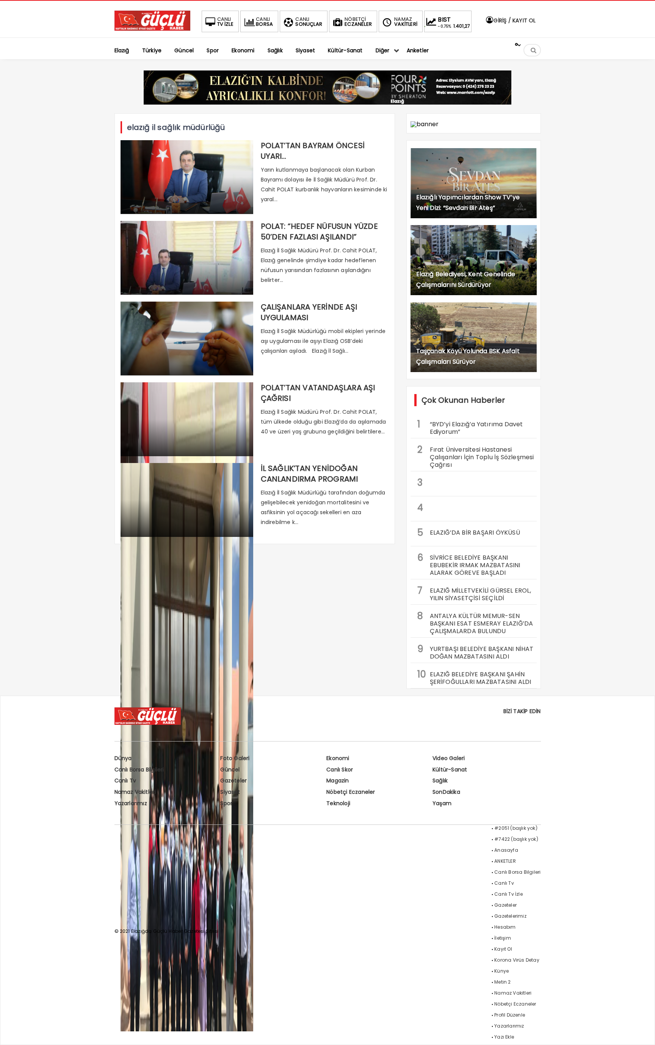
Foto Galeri (234, 758)
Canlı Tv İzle (508, 894)
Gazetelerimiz (510, 916)
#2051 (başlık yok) (515, 828)
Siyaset (230, 792)
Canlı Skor (339, 769)
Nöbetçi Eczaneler (350, 792)
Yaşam (441, 803)
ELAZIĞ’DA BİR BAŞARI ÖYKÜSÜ (468, 532)
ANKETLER (505, 861)
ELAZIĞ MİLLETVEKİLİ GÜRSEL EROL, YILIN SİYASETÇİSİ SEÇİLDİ (474, 593)
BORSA (264, 22)
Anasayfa (506, 850)
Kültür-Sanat (449, 769)
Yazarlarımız (130, 803)
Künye (501, 971)
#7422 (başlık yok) (516, 839)
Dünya (123, 758)
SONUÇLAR (308, 22)
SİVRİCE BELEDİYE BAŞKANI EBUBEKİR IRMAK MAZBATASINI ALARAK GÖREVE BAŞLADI (468, 564)
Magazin (337, 780)
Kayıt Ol (503, 949)
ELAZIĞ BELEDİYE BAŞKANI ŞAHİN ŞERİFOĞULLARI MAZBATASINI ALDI (474, 677)
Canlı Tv (125, 780)
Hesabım (505, 927)
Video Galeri (448, 758)
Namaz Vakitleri (135, 792)
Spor (226, 803)
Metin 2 (502, 982)
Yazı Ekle (504, 1037)
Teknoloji (338, 803)
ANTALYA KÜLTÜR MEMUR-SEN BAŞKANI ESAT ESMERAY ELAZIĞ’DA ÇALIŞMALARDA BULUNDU (475, 622)
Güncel (230, 769)
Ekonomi (337, 758)
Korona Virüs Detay (516, 960)
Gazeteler (233, 780)
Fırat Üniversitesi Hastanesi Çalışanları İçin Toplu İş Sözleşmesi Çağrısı (475, 456)
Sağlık (440, 780)
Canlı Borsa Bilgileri (139, 769)
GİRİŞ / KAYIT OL (514, 20)
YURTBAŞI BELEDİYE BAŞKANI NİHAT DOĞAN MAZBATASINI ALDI (475, 652)
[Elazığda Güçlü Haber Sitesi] (152, 28)
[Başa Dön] (641, 1031)
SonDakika (446, 792)
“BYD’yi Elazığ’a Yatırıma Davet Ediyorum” (470, 427)
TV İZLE (225, 22)
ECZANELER (358, 22)
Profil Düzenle (509, 1015)
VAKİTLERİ (405, 22)
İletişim (502, 938)
